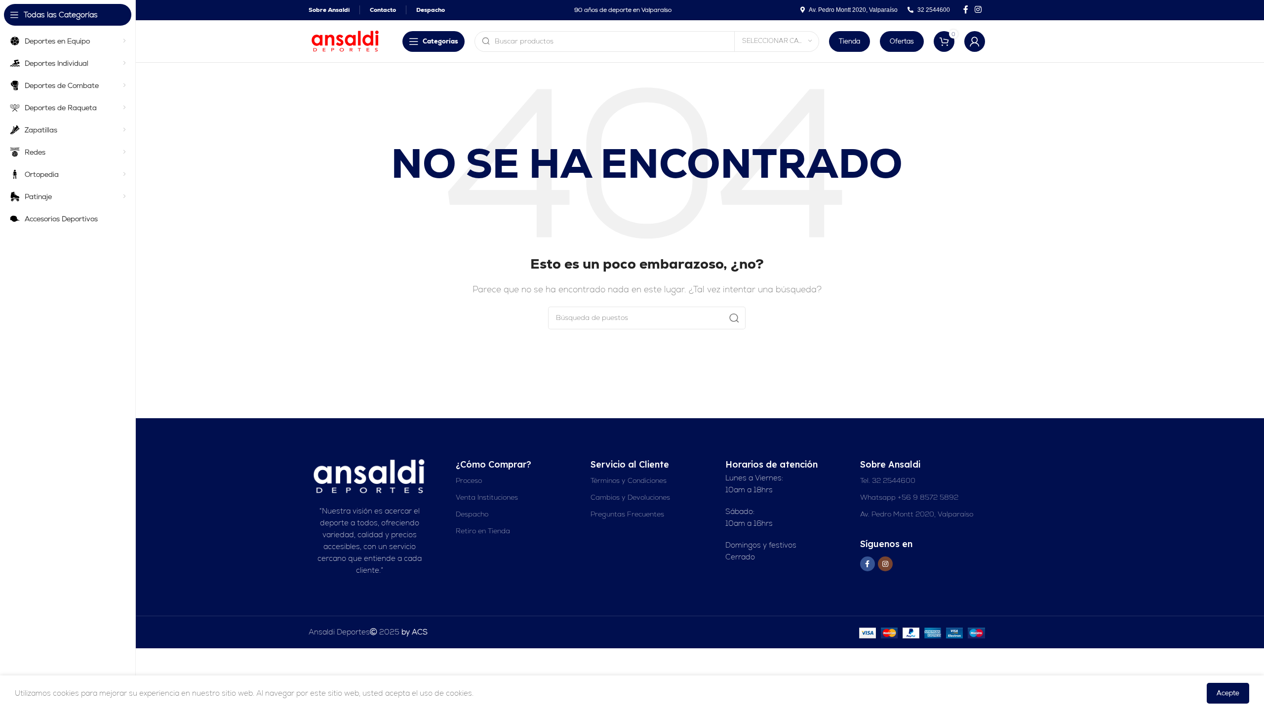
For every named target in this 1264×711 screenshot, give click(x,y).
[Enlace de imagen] (370, 475)
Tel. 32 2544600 (887, 480)
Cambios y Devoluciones (630, 497)
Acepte (1228, 693)
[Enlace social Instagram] (978, 9)
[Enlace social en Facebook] (965, 9)
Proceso (469, 480)
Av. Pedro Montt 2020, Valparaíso (916, 514)
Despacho (472, 514)
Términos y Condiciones (629, 480)
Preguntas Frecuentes (627, 514)
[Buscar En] (734, 318)
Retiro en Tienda (483, 530)
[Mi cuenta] (974, 41)
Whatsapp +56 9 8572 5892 (909, 497)
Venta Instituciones (487, 497)
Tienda (849, 41)
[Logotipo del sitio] (346, 40)
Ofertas (902, 41)
